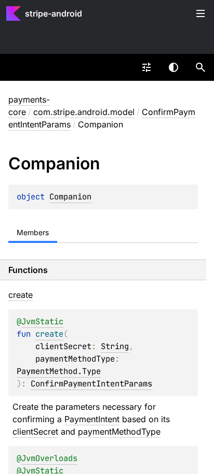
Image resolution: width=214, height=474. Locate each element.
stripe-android (53, 13)
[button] (200, 67)
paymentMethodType (119, 431)
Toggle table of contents (200, 13)
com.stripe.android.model (84, 112)
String (115, 346)
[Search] (200, 67)
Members (33, 232)
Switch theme (173, 67)
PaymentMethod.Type (59, 371)
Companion (70, 196)
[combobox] (146, 67)
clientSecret (35, 431)
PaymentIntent (91, 419)
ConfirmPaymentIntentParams (91, 383)
